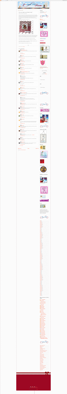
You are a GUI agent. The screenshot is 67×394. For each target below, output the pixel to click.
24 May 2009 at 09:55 (22, 61)
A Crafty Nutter (42, 300)
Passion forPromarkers (42, 366)
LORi (21, 81)
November (41, 235)
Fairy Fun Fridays (42, 359)
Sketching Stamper (43, 325)
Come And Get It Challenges (43, 351)
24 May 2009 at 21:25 (22, 101)
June (40, 229)
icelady (22, 63)
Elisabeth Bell (41, 358)
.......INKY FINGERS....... (43, 299)
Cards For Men (41, 349)
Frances (22, 119)
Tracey (22, 129)
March (40, 221)
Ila (21, 137)
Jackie (22, 67)
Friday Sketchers (41, 360)
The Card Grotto (42, 328)
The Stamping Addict (43, 334)
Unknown (22, 111)
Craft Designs (42, 305)
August (40, 227)
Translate (45, 12)
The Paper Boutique (43, 333)
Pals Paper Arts (41, 364)
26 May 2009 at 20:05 (22, 117)
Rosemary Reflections (43, 320)
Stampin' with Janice (43, 327)
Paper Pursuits (42, 317)
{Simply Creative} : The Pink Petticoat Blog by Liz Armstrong (44, 338)
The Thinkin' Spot (43, 335)
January (41, 244)
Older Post (37, 148)
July (40, 228)
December (41, 234)
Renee (22, 125)
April (40, 220)
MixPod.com (36, 387)
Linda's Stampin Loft (43, 313)
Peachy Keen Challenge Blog (43, 367)
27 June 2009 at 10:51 (22, 144)
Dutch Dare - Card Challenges (43, 357)
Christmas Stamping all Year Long (43, 350)
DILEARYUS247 (42, 307)
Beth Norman (22, 103)
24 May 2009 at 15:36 (22, 79)
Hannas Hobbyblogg (43, 308)
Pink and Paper (42, 319)
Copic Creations (41, 352)
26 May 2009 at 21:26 (22, 123)
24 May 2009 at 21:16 (22, 95)
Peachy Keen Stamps (43, 318)
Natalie (22, 55)
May (40, 230)
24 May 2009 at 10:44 (22, 65)
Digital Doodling (42, 306)
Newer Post (19, 148)
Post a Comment (21, 145)
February (41, 222)
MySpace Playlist (33, 387)
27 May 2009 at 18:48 (22, 127)
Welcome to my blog (43, 336)
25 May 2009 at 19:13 (22, 109)
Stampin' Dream (42, 326)
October (41, 236)
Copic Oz (41, 353)
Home (28, 148)
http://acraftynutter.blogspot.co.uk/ (25, 71)
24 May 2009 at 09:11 (22, 53)
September (41, 226)
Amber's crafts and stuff (42, 345)
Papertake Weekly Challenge (43, 365)
